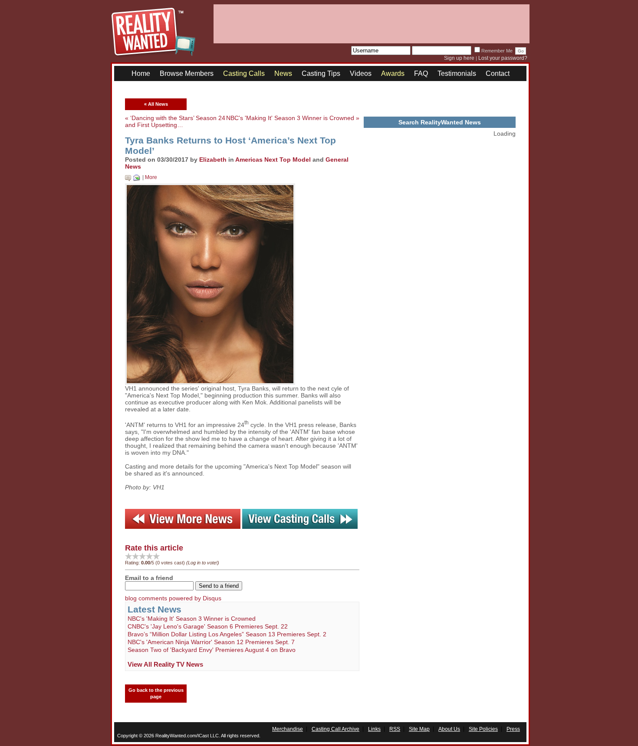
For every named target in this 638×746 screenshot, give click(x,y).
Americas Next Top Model (273, 159)
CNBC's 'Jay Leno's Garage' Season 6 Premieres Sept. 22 (208, 626)
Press (513, 729)
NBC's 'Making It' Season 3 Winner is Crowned (192, 618)
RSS (394, 729)
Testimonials (456, 73)
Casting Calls (244, 73)
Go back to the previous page (156, 693)
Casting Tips (321, 73)
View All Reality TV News (165, 664)
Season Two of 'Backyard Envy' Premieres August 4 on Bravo (212, 649)
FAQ (421, 73)
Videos (361, 73)
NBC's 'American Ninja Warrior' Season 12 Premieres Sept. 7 (211, 641)
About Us (449, 729)
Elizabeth (213, 159)
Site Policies (483, 729)
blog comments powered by (173, 598)
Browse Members (187, 73)
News (283, 73)
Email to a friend (149, 577)
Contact (498, 73)
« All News (156, 104)
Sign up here (459, 58)
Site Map (419, 729)
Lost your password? (502, 58)
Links (374, 729)
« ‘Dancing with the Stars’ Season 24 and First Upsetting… (175, 121)
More (151, 177)
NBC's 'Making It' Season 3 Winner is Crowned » (292, 117)
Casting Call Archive (335, 729)
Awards (393, 73)
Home (141, 73)
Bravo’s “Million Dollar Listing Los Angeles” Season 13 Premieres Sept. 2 (227, 634)
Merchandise (287, 729)
